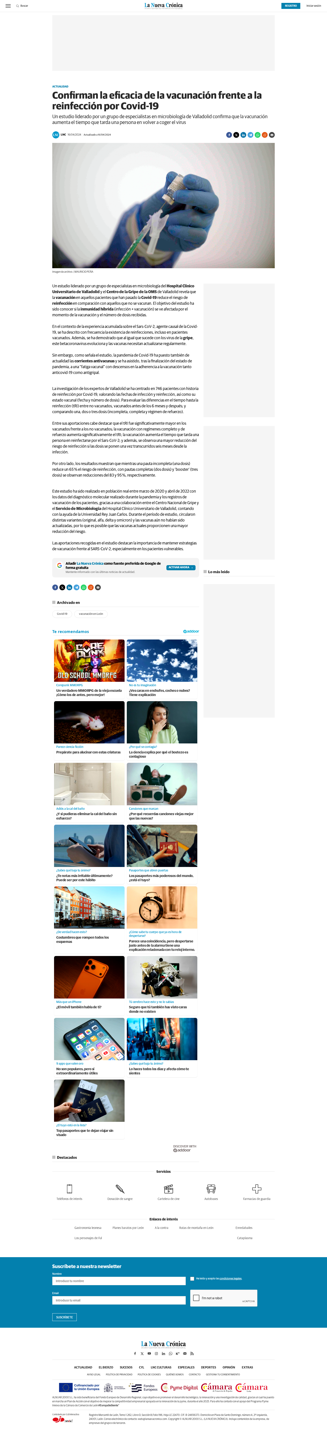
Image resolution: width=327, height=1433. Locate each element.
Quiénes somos (175, 1374)
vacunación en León (91, 614)
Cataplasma (244, 1238)
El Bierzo (106, 1367)
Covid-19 (62, 614)
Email (55, 1293)
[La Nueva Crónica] (163, 1347)
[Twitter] (236, 135)
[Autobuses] (211, 1191)
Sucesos (126, 1367)
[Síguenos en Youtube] (149, 1353)
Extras (247, 1367)
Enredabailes (244, 1228)
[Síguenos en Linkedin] (163, 1353)
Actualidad (60, 86)
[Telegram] (250, 135)
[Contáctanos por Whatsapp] (170, 1353)
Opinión (229, 1367)
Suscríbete (64, 1317)
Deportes (208, 1367)
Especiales (186, 1367)
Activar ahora (179, 567)
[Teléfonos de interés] (69, 1191)
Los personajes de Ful (88, 1238)
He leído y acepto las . (219, 1278)
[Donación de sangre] (120, 1191)
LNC (63, 134)
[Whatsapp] (257, 135)
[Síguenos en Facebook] (135, 1353)
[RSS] (192, 1353)
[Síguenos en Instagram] (156, 1353)
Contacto (195, 1374)
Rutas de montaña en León (196, 1228)
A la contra (161, 1228)
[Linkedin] (243, 135)
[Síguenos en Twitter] (142, 1353)
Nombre (57, 1274)
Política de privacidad (119, 1374)
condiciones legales (231, 1278)
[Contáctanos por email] (184, 1353)
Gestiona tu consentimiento (223, 1374)
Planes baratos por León (128, 1228)
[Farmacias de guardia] (257, 1191)
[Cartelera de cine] (168, 1191)
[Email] (272, 135)
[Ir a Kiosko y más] (177, 1353)
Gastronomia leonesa (88, 1228)
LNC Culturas (161, 1367)
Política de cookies (149, 1374)
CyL (141, 1367)
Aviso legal (94, 1374)
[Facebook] (229, 135)
